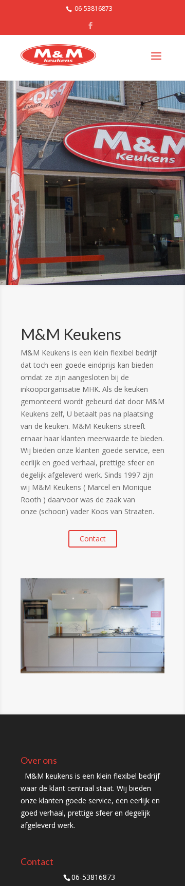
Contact (93, 538)
